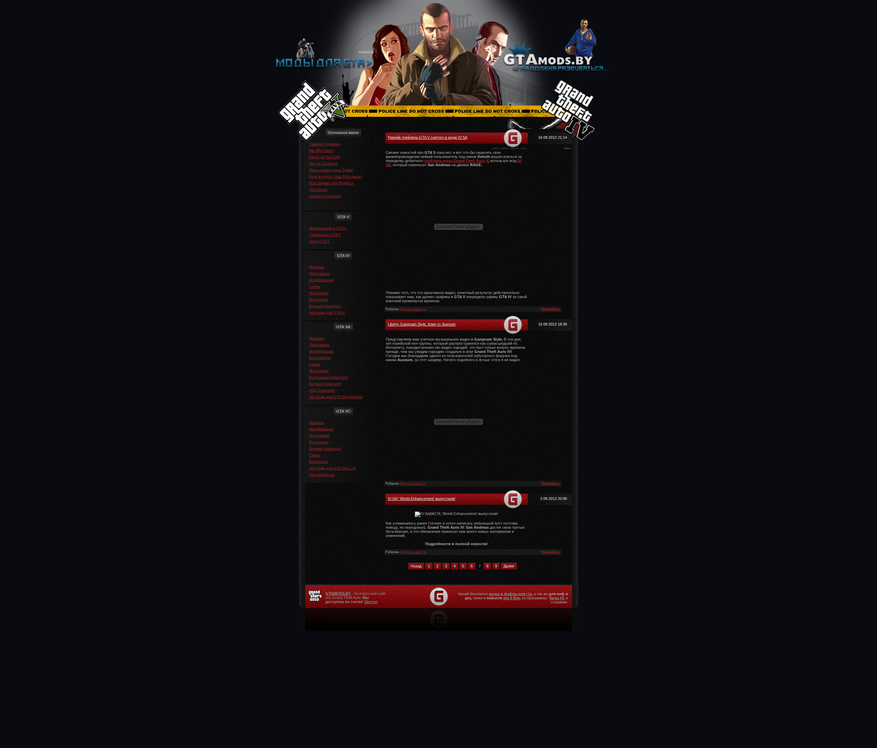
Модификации (321, 280)
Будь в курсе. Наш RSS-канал (335, 176)
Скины (314, 286)
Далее (509, 566)
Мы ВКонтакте (321, 150)
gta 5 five (511, 598)
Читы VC (557, 598)
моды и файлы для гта (510, 594)
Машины (316, 267)
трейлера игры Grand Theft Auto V (456, 161)
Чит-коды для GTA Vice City (332, 468)
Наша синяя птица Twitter (331, 170)
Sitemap (371, 602)
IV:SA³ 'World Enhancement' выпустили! (421, 498)
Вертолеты (318, 299)
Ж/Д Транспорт (322, 390)
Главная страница (324, 144)
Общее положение (325, 196)
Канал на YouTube (324, 157)
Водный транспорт (325, 306)
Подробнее (550, 309)
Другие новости (413, 309)
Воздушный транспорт (328, 377)
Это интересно (322, 475)
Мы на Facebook (323, 163)
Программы (319, 273)
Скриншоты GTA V (325, 235)
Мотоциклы (319, 293)
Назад (416, 566)
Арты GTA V (319, 241)
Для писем (318, 189)
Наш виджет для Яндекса (331, 183)
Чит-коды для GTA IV (327, 312)
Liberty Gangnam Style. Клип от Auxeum (422, 324)
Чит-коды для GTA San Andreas (336, 397)
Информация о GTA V (328, 228)
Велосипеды (320, 358)
